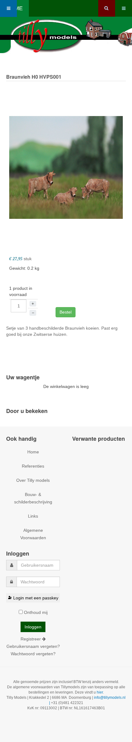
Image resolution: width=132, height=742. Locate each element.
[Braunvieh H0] (66, 167)
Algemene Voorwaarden (33, 534)
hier (100, 692)
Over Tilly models (33, 480)
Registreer (31, 638)
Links (33, 516)
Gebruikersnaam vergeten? (33, 646)
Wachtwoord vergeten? (33, 653)
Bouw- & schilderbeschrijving (33, 498)
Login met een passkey (35, 597)
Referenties (33, 466)
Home (33, 451)
